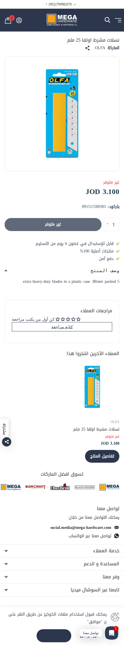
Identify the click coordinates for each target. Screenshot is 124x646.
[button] (106, 219)
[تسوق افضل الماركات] (109, 487)
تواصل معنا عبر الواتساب (90, 536)
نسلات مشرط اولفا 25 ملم (96, 429)
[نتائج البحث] (107, 20)
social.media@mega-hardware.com (80, 527)
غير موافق (89, 635)
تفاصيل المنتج (102, 456)
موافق (54, 635)
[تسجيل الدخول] (19, 20)
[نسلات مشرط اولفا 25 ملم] (92, 387)
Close (62, 551)
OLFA (100, 48)
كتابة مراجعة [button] (62, 326)
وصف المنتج (105, 270)
